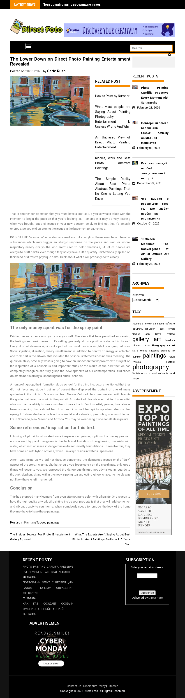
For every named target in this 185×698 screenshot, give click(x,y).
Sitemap (113, 686)
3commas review (142, 323)
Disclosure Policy (94, 686)
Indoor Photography (154, 345)
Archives (138, 295)
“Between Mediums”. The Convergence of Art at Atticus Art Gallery (155, 249)
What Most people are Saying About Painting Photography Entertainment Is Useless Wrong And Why (112, 116)
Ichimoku (137, 345)
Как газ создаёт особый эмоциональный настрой (155, 171)
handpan (170, 340)
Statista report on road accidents (150, 373)
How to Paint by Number (112, 96)
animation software (164, 323)
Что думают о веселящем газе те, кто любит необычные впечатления (155, 208)
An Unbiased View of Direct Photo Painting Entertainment (112, 142)
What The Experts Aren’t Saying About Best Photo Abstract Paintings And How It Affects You (101, 539)
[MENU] (28, 46)
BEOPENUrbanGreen (143, 328)
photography (150, 367)
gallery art (146, 339)
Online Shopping (149, 350)
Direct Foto (155, 597)
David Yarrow (165, 334)
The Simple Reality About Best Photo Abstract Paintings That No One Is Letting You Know (112, 188)
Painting (30, 522)
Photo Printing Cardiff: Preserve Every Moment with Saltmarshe (155, 95)
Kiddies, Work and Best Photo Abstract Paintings (112, 163)
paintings (53, 522)
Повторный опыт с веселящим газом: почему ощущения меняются (96, 4)
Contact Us (74, 686)
